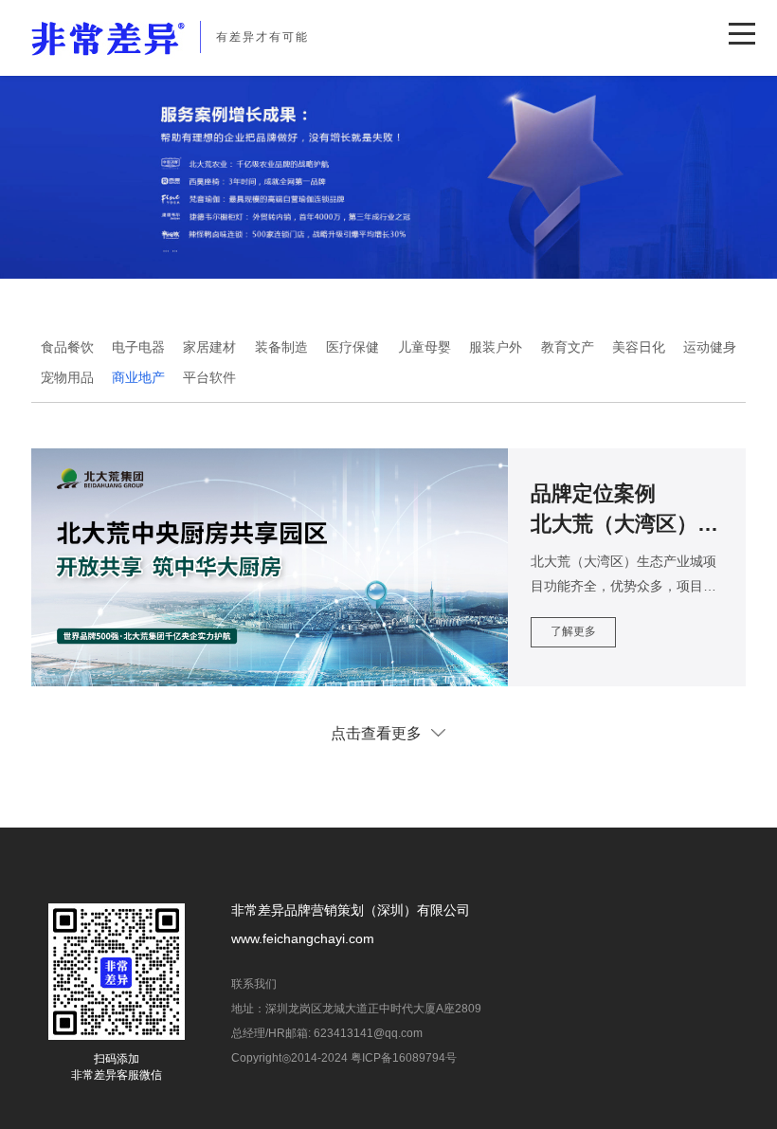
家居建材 (209, 347)
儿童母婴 (424, 347)
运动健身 (709, 347)
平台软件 (209, 377)
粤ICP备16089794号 (404, 1058)
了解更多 (573, 631)
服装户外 (495, 347)
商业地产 (138, 377)
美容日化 (638, 347)
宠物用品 (67, 377)
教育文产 (567, 347)
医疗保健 (352, 347)
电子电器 (138, 347)
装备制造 (281, 347)
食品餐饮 (67, 347)
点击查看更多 (376, 733)
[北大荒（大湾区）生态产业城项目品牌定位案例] (388, 567)
